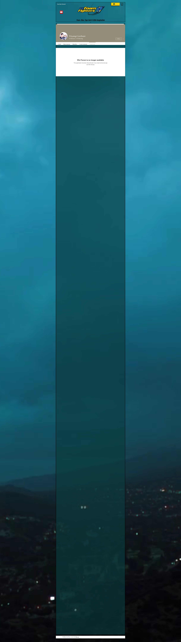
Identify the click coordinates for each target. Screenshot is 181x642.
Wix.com (77, 637)
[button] (122, 4)
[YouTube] (61, 12)
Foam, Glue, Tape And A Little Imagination (90, 20)
